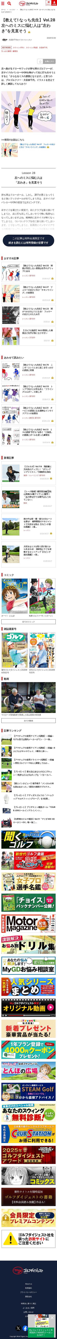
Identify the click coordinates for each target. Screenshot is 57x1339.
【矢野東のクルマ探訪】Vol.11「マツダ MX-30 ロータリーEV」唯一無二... (34, 820)
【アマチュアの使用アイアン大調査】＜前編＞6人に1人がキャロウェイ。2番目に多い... (34, 749)
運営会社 (28, 1296)
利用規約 (28, 1288)
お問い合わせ (28, 1312)
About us (28, 1284)
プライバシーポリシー (28, 1292)
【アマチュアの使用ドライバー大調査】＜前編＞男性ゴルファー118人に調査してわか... (33, 761)
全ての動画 (28, 721)
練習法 (15, 51)
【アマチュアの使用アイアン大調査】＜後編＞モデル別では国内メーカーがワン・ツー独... (33, 737)
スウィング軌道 (32, 47)
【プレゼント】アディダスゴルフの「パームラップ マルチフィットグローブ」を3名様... (33, 797)
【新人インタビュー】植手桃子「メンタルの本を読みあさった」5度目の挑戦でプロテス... (33, 785)
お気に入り (49, 61)
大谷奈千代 (43, 47)
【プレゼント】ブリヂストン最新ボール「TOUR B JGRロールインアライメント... (34, 809)
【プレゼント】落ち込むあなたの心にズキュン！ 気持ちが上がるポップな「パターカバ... (32, 773)
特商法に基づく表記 (28, 1303)
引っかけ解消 (6, 51)
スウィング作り (19, 47)
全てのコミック (28, 622)
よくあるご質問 (28, 1308)
